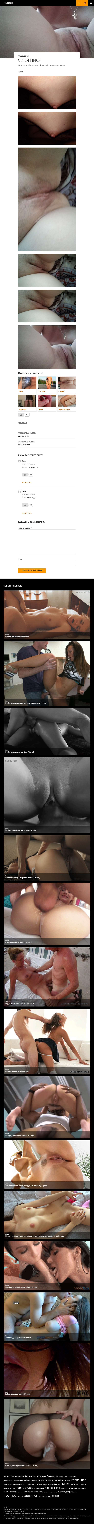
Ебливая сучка (27, 434)
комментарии (17, 1484)
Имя (20, 559)
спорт (46, 1492)
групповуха (73, 1476)
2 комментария (58, 65)
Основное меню (91, 3)
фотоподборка (65, 1492)
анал (6, 1476)
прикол (64, 1488)
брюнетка (52, 1476)
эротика (30, 1495)
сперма (38, 1491)
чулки (20, 1496)
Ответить (27, 482)
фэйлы (76, 1492)
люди (45, 1484)
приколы (72, 1488)
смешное (20, 1492)
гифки (66, 1476)
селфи (6, 1492)
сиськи (13, 1492)
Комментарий (25, 528)
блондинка (17, 1476)
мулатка (83, 1484)
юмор (55, 1496)
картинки (8, 1484)
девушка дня (44, 1480)
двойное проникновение (13, 1480)
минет (65, 1483)
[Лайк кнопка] (21, 415)
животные (66, 1480)
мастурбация (54, 1484)
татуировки (53, 1492)
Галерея (23, 65)
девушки (56, 1480)
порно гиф (39, 1488)
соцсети (29, 1492)
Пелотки (8, 3)
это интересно (44, 1496)
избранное (78, 1479)
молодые (75, 1484)
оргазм (6, 1488)
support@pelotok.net (15, 1518)
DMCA (6, 1507)
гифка (61, 1476)
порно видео (24, 1487)
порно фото (52, 1488)
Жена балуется (26, 443)
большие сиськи (35, 1476)
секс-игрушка (82, 1488)
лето (24, 1484)
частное (23, 422)
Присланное (23, 56)
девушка (34, 1480)
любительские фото (34, 1484)
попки (12, 1488)
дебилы (27, 1480)
